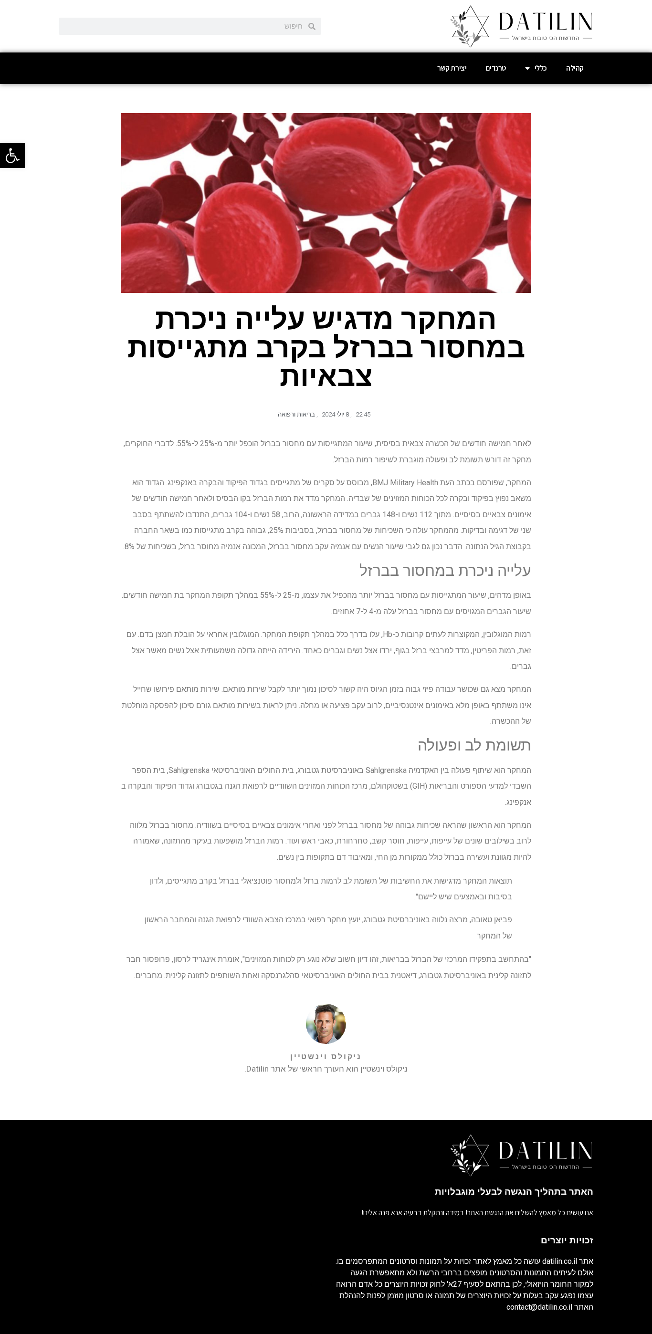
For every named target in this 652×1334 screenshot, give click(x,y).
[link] (12, 155)
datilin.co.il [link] (559, 1261)
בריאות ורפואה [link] (296, 414)
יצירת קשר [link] (451, 68)
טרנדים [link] (495, 68)
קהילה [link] (575, 68)
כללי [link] (541, 68)
